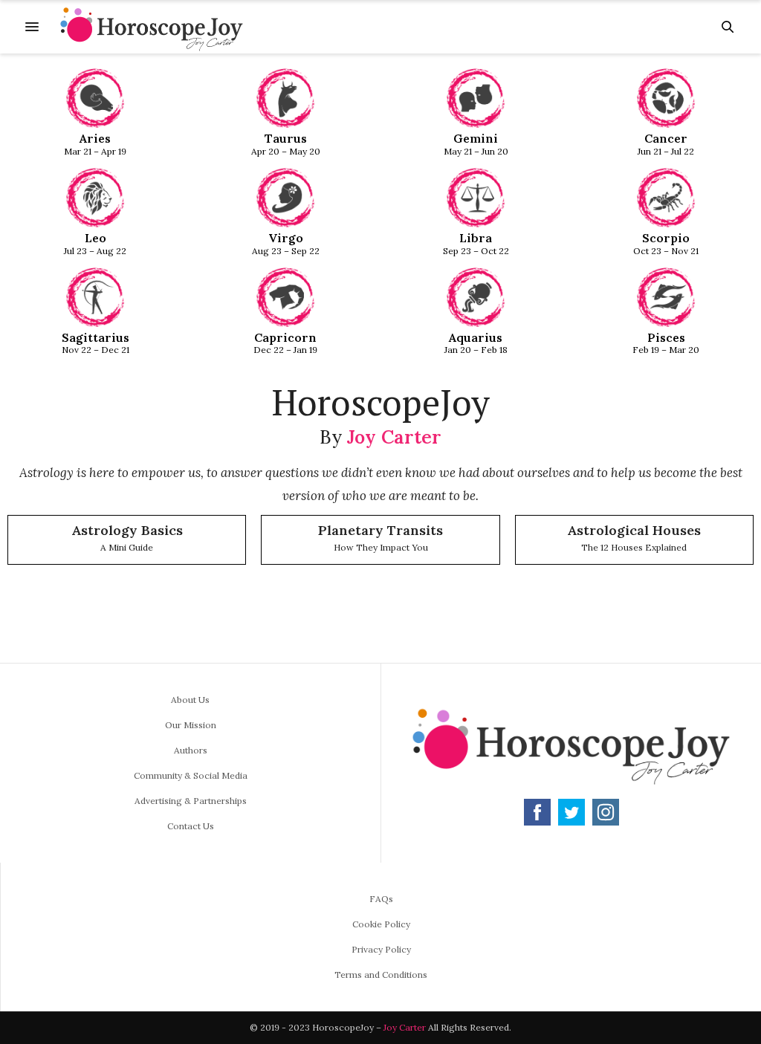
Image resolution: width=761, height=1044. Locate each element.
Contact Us (190, 825)
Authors (190, 750)
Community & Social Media (190, 775)
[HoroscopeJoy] (151, 27)
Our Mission (190, 724)
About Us (190, 699)
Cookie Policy (381, 924)
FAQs (381, 898)
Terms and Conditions (380, 974)
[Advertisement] (380, 619)
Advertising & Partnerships (191, 800)
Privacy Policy (381, 949)
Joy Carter (394, 437)
